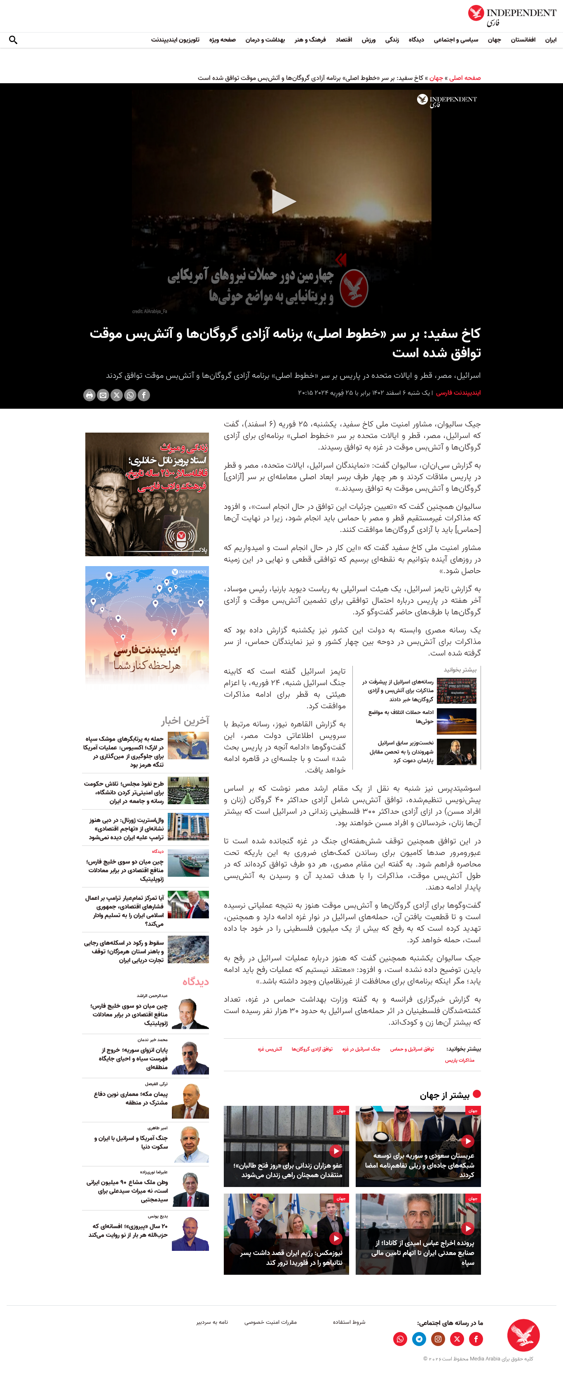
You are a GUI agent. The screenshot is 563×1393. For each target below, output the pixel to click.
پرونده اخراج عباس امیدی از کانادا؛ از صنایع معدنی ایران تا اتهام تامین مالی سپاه (422, 1253)
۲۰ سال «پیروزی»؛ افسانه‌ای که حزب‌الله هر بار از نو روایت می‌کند (128, 1231)
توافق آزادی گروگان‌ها (312, 1049)
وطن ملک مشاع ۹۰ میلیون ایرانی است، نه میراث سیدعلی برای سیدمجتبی (127, 1191)
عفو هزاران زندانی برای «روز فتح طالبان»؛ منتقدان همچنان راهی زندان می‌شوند (287, 1171)
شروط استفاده (349, 1322)
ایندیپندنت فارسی (457, 393)
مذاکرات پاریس (459, 1060)
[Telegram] (419, 1339)
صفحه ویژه (222, 40)
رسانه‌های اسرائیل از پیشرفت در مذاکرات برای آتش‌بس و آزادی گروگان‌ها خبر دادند (398, 691)
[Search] (13, 40)
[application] (281, 202)
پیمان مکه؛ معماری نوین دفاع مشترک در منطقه (131, 1098)
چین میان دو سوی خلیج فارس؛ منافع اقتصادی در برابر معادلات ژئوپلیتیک (125, 870)
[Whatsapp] (130, 395)
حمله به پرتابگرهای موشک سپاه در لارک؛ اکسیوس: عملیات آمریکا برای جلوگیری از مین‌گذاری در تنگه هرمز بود (123, 752)
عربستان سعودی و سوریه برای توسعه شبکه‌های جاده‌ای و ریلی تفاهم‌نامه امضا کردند (419, 1165)
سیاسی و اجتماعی (456, 40)
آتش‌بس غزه (270, 1049)
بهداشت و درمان (265, 40)
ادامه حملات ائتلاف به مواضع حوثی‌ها (401, 717)
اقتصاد (344, 40)
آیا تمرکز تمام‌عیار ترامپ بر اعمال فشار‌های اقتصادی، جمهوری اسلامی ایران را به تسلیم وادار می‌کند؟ (124, 911)
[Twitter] (116, 395)
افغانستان (523, 40)
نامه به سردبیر (212, 1322)
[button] (281, 201)
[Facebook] (144, 395)
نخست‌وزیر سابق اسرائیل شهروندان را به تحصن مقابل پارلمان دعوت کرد (402, 752)
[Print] (89, 395)
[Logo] (447, 101)
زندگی (392, 40)
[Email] (103, 395)
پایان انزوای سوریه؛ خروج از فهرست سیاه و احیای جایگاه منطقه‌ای (133, 1058)
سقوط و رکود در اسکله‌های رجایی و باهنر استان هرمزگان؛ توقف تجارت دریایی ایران (124, 951)
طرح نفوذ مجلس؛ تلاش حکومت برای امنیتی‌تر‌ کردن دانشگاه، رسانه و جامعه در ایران (124, 792)
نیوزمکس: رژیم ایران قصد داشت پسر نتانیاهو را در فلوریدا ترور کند (291, 1258)
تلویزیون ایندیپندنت (175, 40)
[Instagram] (438, 1339)
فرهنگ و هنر (310, 40)
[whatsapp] (400, 1339)
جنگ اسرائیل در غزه (361, 1049)
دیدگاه (416, 40)
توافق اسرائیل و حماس (412, 1049)
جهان (494, 40)
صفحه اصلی (465, 78)
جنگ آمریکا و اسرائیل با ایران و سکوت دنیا (131, 1142)
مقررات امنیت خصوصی (270, 1322)
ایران (550, 40)
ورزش (368, 40)
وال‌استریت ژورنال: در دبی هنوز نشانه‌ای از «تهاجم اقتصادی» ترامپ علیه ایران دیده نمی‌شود (126, 829)
